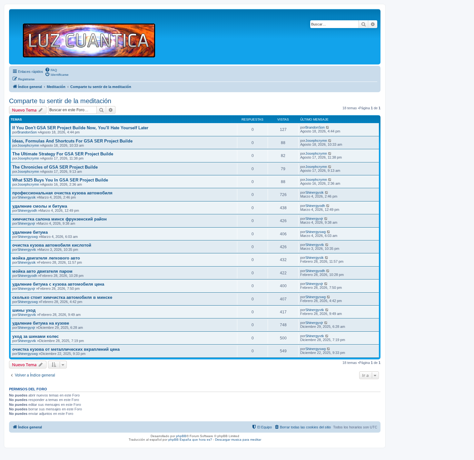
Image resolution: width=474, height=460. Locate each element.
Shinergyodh (27, 210)
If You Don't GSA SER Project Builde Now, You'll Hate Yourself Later (80, 127)
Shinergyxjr (26, 223)
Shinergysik (26, 197)
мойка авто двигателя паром (42, 271)
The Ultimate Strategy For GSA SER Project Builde (62, 154)
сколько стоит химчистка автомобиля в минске (62, 297)
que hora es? (202, 439)
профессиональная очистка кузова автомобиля (62, 193)
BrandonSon (27, 132)
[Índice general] (92, 37)
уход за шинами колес (35, 336)
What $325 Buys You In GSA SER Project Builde (60, 180)
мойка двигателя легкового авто (46, 258)
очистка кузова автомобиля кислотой (51, 245)
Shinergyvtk (26, 249)
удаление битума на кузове (40, 323)
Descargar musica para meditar (238, 439)
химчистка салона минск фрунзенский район (59, 219)
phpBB (181, 436)
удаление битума (30, 232)
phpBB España (179, 439)
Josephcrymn (28, 145)
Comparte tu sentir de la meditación (60, 100)
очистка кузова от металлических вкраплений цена (66, 349)
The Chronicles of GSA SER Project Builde (55, 167)
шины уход (23, 310)
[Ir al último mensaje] (328, 127)
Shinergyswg (27, 237)
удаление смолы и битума (39, 206)
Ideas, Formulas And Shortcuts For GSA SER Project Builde (72, 141)
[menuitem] (51, 69)
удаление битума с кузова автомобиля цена (58, 284)
